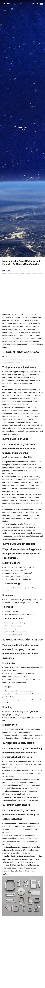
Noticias (25, 130)
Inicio (19, 130)
